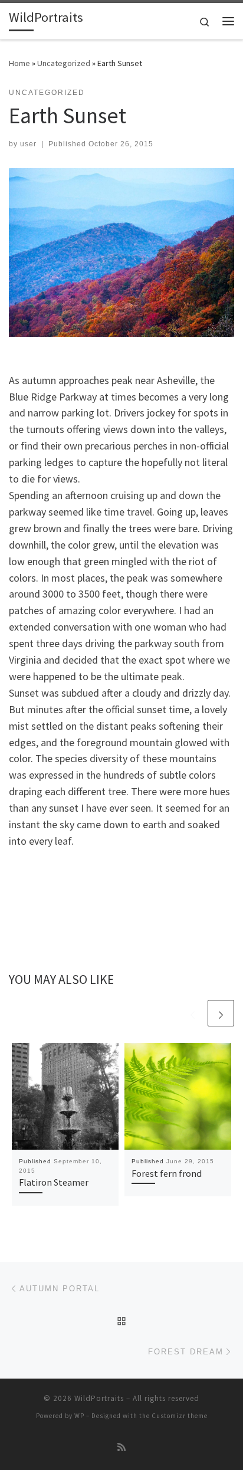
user (28, 144)
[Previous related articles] (192, 1013)
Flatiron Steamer (53, 1182)
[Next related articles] (221, 1013)
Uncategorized (63, 63)
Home (19, 63)
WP (79, 1416)
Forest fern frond (167, 1173)
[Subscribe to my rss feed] (121, 1447)
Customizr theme (180, 1416)
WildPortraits (99, 1398)
